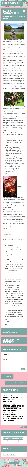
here (13, 47)
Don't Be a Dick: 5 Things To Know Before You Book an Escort (13, 408)
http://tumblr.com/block (16, 162)
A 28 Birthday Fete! (8, 376)
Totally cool (18, 199)
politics (17, 332)
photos (13, 332)
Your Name (6, 354)
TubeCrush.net (7, 70)
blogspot (14, 122)
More (25, 426)
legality (9, 331)
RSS (21, 426)
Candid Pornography (11, 12)
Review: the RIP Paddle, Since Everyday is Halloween (12, 400)
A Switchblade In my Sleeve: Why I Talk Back (15, 382)
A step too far (12, 202)
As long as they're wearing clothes (15, 200)
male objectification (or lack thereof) (15, 438)
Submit (23, 369)
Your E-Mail (6, 357)
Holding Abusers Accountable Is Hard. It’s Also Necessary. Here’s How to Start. (13, 418)
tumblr (9, 122)
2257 (18, 214)
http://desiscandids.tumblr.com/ (13, 247)
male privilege (9, 332)
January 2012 (13, 454)
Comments (5, 359)
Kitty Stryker (12, 17)
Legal (4, 200)
